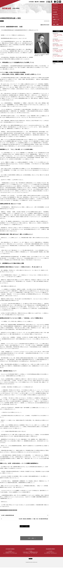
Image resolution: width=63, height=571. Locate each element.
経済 (16, 510)
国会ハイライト (55, 17)
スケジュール (55, 7)
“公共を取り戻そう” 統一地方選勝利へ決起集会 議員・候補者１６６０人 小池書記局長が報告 (58, 50)
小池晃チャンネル (56, 19)
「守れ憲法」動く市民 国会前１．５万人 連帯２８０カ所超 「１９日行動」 (57, 35)
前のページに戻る (24, 526)
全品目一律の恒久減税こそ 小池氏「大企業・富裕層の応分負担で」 (58, 56)
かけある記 (55, 12)
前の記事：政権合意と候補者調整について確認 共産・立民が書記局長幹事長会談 (33, 518)
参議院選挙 (10, 510)
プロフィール (55, 9)
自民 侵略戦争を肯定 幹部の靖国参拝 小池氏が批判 (58, 40)
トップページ (55, 4)
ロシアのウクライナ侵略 (4, 510)
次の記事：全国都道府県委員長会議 (7, 515)
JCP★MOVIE (55, 14)
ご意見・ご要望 (55, 24)
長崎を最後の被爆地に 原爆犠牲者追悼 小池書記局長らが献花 (58, 44)
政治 (13, 510)
